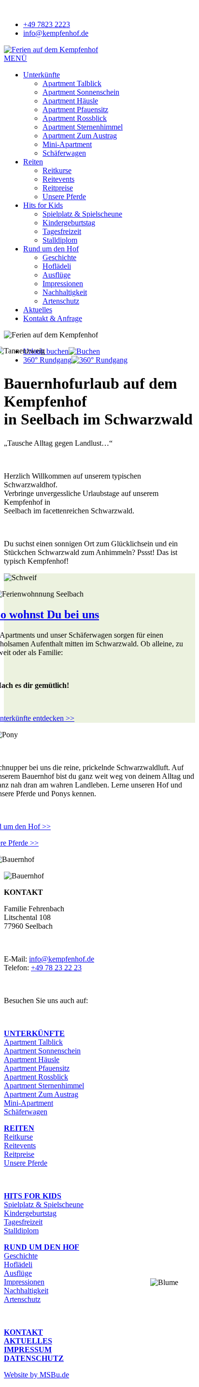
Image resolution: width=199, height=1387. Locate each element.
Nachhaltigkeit (65, 292)
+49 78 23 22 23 (56, 968)
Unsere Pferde (64, 196)
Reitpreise (58, 188)
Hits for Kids (43, 205)
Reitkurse (57, 170)
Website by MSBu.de (36, 1375)
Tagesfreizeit (62, 231)
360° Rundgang (47, 360)
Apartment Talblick (72, 83)
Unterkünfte (41, 75)
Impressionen (63, 283)
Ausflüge (57, 275)
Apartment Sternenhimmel (83, 127)
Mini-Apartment (67, 144)
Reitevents (58, 179)
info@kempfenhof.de (61, 959)
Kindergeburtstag (69, 223)
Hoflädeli (57, 266)
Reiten (33, 162)
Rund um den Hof (51, 249)
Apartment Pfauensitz (75, 109)
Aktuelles (37, 310)
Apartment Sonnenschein (81, 92)
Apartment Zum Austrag (80, 135)
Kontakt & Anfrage (52, 318)
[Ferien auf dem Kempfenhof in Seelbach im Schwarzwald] (51, 49)
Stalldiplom (60, 240)
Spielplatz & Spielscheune (82, 214)
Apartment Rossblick (75, 118)
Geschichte (59, 257)
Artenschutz (61, 301)
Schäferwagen (64, 153)
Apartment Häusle (70, 101)
